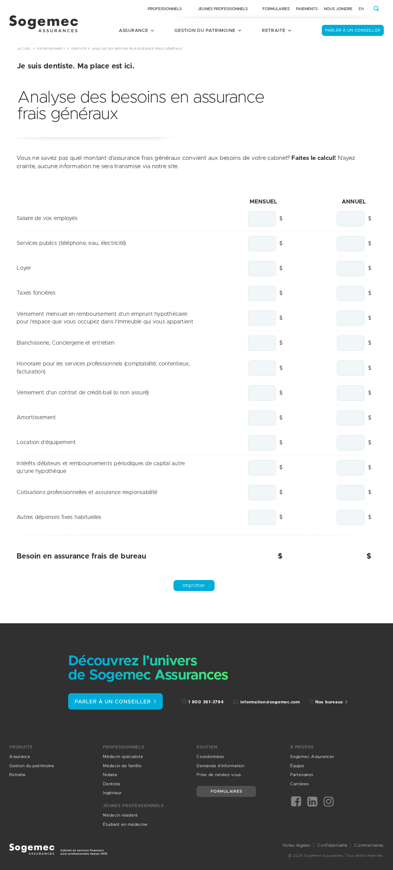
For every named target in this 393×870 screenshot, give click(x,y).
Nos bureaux (329, 702)
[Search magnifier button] (376, 8)
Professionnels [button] (165, 9)
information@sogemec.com (270, 702)
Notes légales (297, 845)
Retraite (17, 775)
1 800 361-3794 (206, 702)
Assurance (19, 757)
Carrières (299, 784)
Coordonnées (210, 757)
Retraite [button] (274, 30)
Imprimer (194, 585)
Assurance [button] (133, 30)
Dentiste (79, 48)
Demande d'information (220, 766)
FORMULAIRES (226, 792)
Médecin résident (120, 815)
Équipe (297, 766)
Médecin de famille (122, 766)
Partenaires (301, 775)
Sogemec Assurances (312, 757)
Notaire (110, 775)
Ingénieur (112, 793)
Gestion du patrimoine (31, 766)
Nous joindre (338, 9)
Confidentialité (332, 845)
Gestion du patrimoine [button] (204, 30)
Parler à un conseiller (353, 31)
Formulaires (276, 9)
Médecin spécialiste (123, 757)
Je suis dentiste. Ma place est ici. (75, 66)
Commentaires (369, 845)
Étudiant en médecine (125, 824)
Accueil (24, 48)
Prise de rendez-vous (218, 775)
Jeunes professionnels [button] (223, 9)
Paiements (307, 9)
